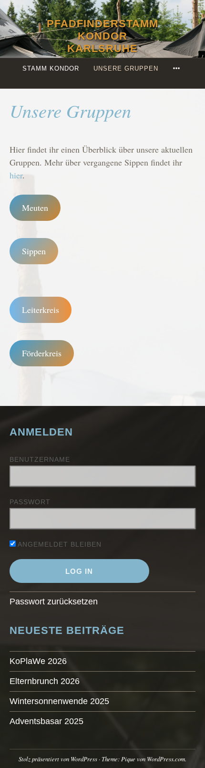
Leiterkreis (40, 309)
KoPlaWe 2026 (38, 661)
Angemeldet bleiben (59, 544)
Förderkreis (42, 353)
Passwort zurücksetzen (54, 601)
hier (16, 175)
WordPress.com (166, 759)
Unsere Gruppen (125, 68)
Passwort (30, 502)
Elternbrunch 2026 (45, 681)
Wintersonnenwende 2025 (59, 701)
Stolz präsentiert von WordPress (58, 759)
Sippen (34, 251)
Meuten (35, 207)
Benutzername (40, 459)
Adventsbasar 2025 (46, 721)
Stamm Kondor (50, 68)
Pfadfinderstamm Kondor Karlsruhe (102, 36)
